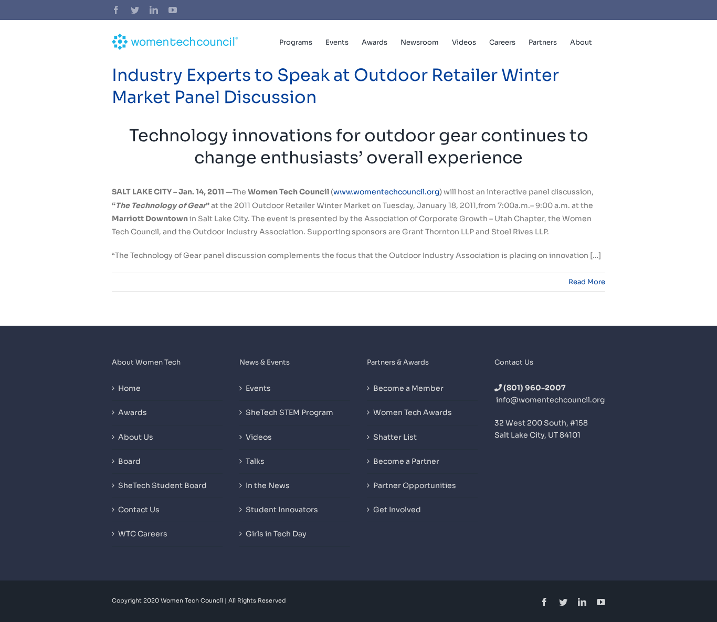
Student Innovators (282, 509)
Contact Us (139, 509)
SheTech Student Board (162, 485)
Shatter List (395, 437)
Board (129, 461)
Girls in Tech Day (276, 533)
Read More (586, 281)
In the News (268, 485)
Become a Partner (406, 461)
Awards (132, 412)
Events (258, 388)
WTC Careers (142, 533)
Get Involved (397, 509)
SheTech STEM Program (289, 412)
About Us (135, 437)
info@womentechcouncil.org (550, 400)
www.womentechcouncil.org (386, 191)
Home (129, 388)
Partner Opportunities (414, 485)
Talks (255, 461)
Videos (259, 437)
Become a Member (408, 388)
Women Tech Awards (412, 412)
